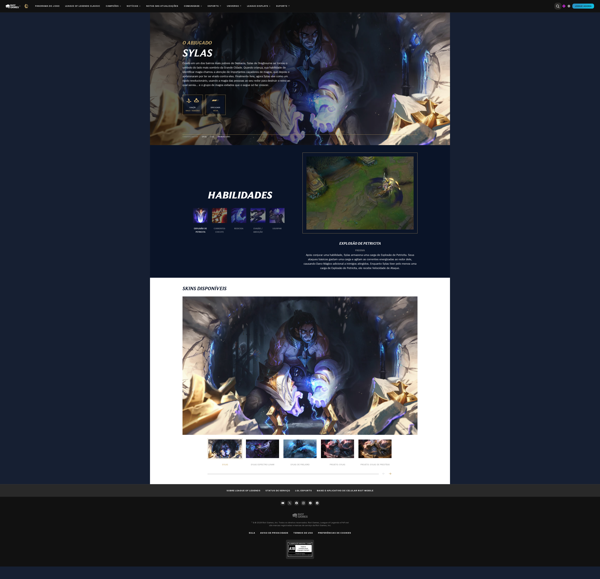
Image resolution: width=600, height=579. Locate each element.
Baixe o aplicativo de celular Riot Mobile (345, 490)
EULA (252, 533)
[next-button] (390, 474)
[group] (238, 221)
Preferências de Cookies (334, 533)
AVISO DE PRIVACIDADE (274, 533)
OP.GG (204, 137)
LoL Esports (303, 490)
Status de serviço (277, 490)
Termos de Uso (303, 533)
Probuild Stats (224, 137)
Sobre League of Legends (243, 490)
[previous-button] (383, 474)
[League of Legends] (27, 6)
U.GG (212, 137)
